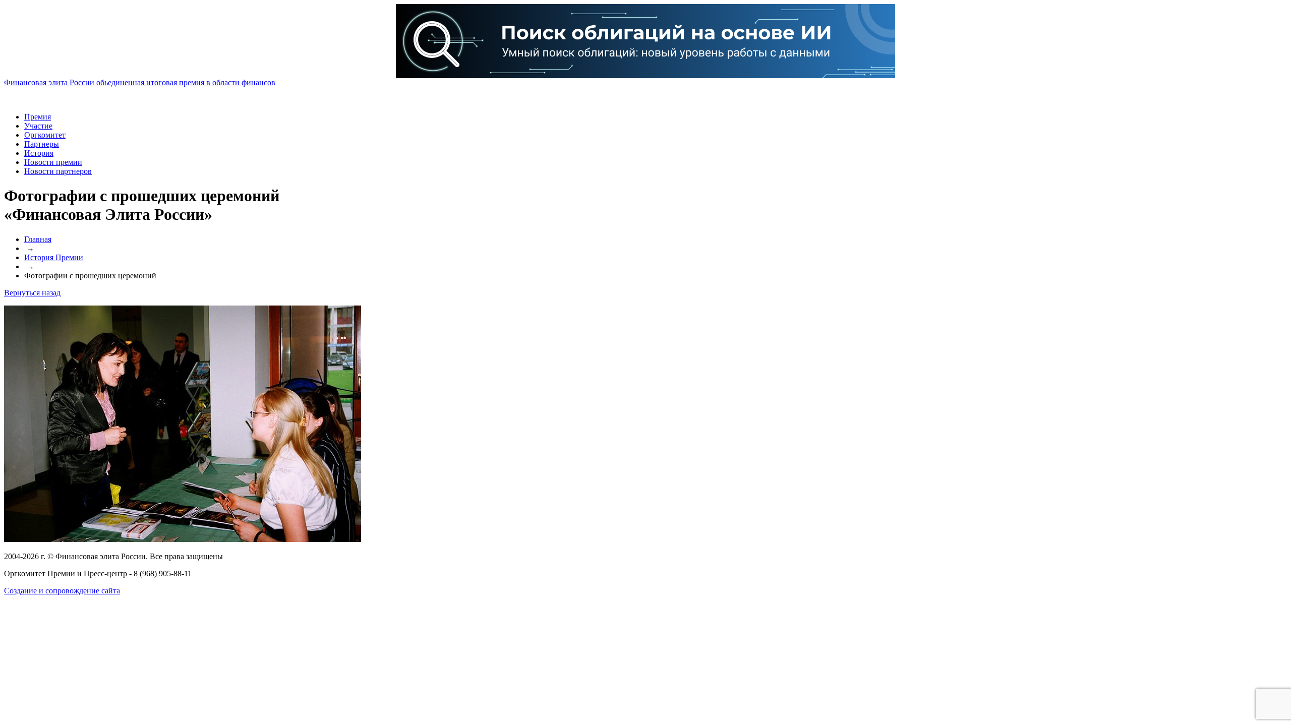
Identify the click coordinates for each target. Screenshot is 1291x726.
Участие (38, 126)
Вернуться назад (32, 292)
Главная (37, 239)
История (38, 153)
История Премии (53, 257)
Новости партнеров (58, 171)
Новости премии (53, 162)
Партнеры (41, 144)
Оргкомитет (45, 135)
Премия (37, 116)
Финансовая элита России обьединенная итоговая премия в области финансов (139, 82)
